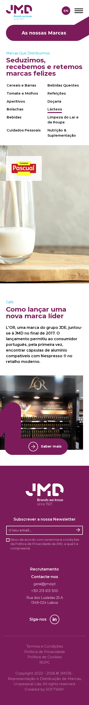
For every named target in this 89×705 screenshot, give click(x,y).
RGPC (44, 662)
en (66, 11)
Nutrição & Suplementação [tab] (61, 133)
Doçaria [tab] (54, 101)
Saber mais (51, 446)
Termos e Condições (44, 646)
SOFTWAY (55, 689)
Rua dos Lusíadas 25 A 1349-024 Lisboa (44, 600)
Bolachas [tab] (15, 109)
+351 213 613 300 (44, 591)
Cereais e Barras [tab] (21, 85)
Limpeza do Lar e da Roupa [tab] (63, 120)
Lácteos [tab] (54, 109)
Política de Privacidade (33, 544)
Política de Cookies (45, 657)
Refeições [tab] (56, 93)
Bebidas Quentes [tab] (63, 85)
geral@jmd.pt (44, 584)
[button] (24, 168)
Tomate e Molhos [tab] (22, 93)
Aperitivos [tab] (16, 101)
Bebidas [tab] (14, 117)
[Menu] (79, 11)
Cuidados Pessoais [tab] (24, 130)
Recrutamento (44, 569)
